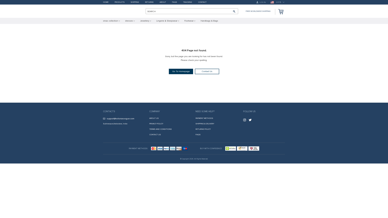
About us (154, 118)
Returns (149, 2)
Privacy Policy (156, 124)
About (163, 2)
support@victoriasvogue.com (120, 118)
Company (154, 111)
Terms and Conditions (160, 129)
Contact (202, 2)
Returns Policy (203, 129)
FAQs (174, 2)
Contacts (109, 111)
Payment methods (204, 118)
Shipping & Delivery (205, 124)
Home (106, 2)
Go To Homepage (181, 71)
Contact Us (207, 71)
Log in (262, 2)
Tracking (187, 2)
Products (120, 2)
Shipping (135, 2)
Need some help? (205, 111)
